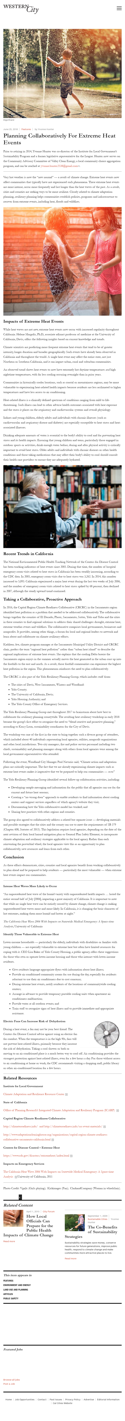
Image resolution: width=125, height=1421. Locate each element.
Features (26, 129)
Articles (8, 1294)
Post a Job (9, 1384)
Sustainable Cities (97, 1219)
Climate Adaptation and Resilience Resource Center (33, 1094)
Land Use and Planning (15, 1289)
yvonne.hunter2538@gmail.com (59, 166)
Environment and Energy (17, 1285)
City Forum (49, 1211)
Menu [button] (119, 9)
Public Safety (10, 1298)
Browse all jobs (11, 1379)
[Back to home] (19, 8)
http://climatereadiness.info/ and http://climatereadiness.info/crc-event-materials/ (52, 1126)
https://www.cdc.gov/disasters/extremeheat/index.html (36, 1155)
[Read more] (62, 261)
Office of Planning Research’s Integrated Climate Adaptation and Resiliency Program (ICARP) (59, 1110)
